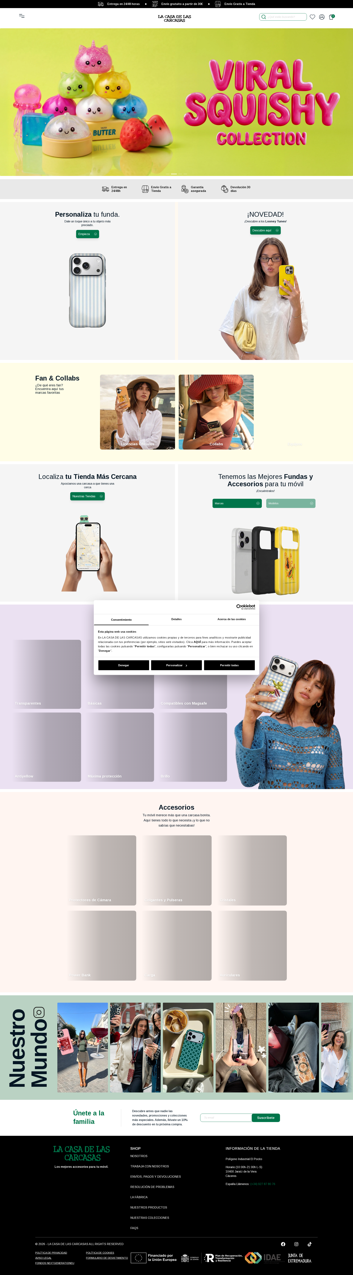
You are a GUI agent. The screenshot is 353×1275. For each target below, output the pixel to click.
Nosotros (138, 1156)
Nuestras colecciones (149, 1217)
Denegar (123, 665)
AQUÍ (197, 641)
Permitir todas (229, 665)
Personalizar (174, 665)
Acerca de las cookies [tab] (231, 619)
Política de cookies (100, 1252)
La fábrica (139, 1197)
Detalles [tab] (176, 619)
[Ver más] (82, 1047)
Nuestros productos (148, 1207)
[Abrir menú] (21, 16)
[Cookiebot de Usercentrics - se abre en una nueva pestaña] (239, 607)
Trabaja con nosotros (149, 1166)
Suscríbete (265, 1118)
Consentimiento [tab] (121, 619)
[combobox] (237, 503)
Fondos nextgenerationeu (54, 1263)
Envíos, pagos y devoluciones (155, 1176)
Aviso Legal (43, 1257)
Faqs (134, 1228)
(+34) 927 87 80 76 (262, 1184)
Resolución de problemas (152, 1187)
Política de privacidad (51, 1252)
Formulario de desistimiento (107, 1257)
